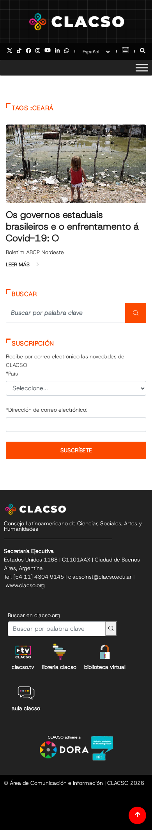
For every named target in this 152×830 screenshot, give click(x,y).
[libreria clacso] (59, 652)
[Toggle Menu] (142, 67)
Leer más (18, 264)
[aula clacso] (26, 693)
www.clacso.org (25, 585)
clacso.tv (23, 666)
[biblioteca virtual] (105, 652)
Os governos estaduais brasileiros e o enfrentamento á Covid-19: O (72, 226)
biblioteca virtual (104, 666)
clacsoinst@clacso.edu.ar (100, 576)
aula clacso (26, 708)
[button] (142, 51)
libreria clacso (59, 666)
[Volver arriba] (137, 815)
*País (12, 373)
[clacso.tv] (23, 652)
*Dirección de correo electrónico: (46, 409)
